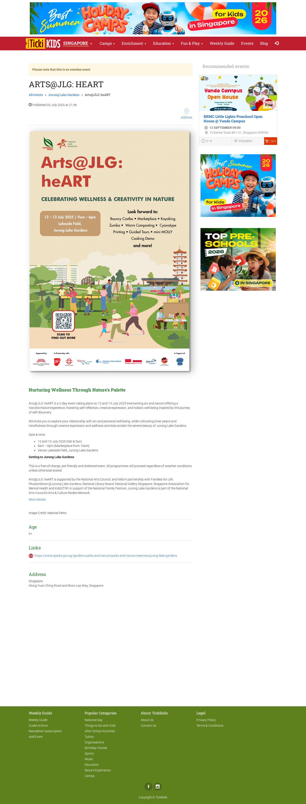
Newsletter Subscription (45, 731)
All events (36, 95)
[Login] (278, 43)
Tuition (89, 736)
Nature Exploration (98, 770)
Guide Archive (38, 725)
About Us (147, 720)
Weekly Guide (222, 43)
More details (37, 499)
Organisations (94, 742)
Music (89, 759)
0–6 (209, 141)
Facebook (148, 787)
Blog (264, 43)
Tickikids (161, 797)
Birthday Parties (96, 748)
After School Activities (100, 731)
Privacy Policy (206, 720)
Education (162, 43)
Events (247, 43)
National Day (94, 720)
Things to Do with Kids (100, 725)
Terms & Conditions (209, 725)
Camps (106, 43)
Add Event (36, 736)
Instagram (158, 787)
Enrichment (133, 43)
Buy (273, 141)
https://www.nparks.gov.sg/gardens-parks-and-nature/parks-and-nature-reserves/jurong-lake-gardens (105, 555)
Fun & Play (191, 43)
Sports (89, 753)
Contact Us (148, 725)
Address (186, 117)
